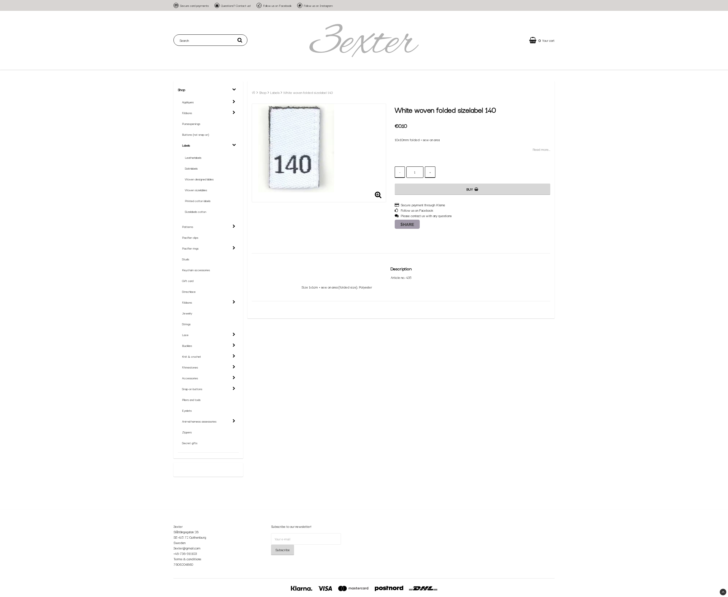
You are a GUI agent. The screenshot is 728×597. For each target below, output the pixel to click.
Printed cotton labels (197, 200)
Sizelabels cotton (195, 211)
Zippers (187, 432)
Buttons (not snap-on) (195, 134)
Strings (186, 323)
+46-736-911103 (185, 553)
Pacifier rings (190, 248)
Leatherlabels (193, 157)
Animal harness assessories (199, 421)
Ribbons (187, 112)
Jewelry (187, 313)
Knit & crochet (191, 356)
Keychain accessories (196, 269)
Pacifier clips (190, 237)
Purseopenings (191, 123)
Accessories (190, 377)
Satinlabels (191, 168)
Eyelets (187, 410)
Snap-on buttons (192, 388)
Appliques (188, 101)
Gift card (187, 280)
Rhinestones (190, 367)
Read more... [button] (541, 149)
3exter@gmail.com (186, 548)
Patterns (187, 226)
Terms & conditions (187, 558)
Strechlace (189, 291)
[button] (542, 40)
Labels (186, 145)
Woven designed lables (199, 179)
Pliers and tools (191, 399)
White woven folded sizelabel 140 (308, 92)
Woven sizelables (196, 189)
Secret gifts (189, 442)
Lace (185, 334)
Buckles (187, 345)
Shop (181, 89)
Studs (185, 259)
